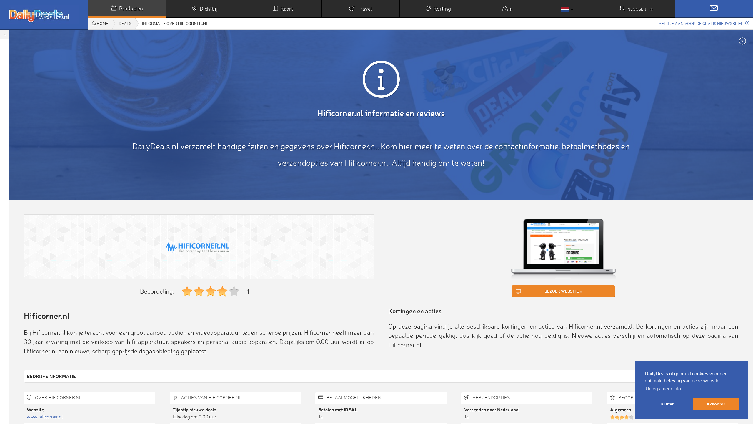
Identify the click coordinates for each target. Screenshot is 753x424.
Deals (125, 23)
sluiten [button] (668, 404)
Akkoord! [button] (716, 404)
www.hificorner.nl (45, 417)
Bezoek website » (563, 291)
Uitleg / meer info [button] (663, 388)
